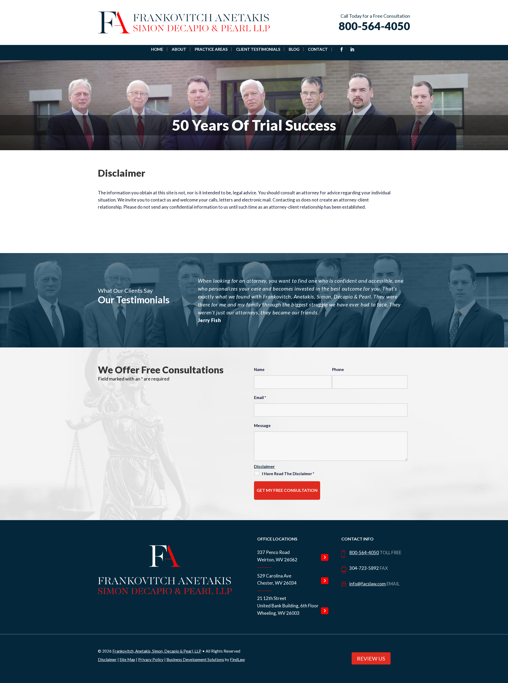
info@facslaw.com (367, 583)
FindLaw (237, 659)
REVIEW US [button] (371, 658)
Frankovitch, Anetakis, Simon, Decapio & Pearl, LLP (156, 651)
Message (262, 425)
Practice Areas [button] (211, 49)
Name (259, 369)
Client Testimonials (258, 49)
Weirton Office (324, 557)
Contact (318, 49)
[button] (500, 642)
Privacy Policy (151, 659)
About (179, 49)
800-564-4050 (374, 26)
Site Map (127, 659)
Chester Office (324, 580)
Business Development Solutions (195, 659)
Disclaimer (264, 466)
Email (260, 397)
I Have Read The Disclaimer (288, 473)
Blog (294, 49)
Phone (338, 369)
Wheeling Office (324, 610)
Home (157, 49)
